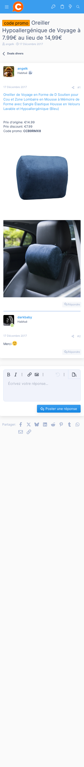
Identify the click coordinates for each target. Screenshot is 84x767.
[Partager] (73, 88)
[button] (6, 7)
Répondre (74, 304)
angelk (10, 44)
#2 (79, 336)
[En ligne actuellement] (12, 325)
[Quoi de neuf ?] (70, 7)
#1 (79, 87)
